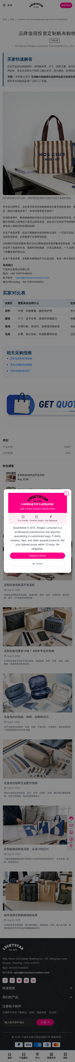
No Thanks (37, 563)
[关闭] (66, 493)
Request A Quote (37, 555)
